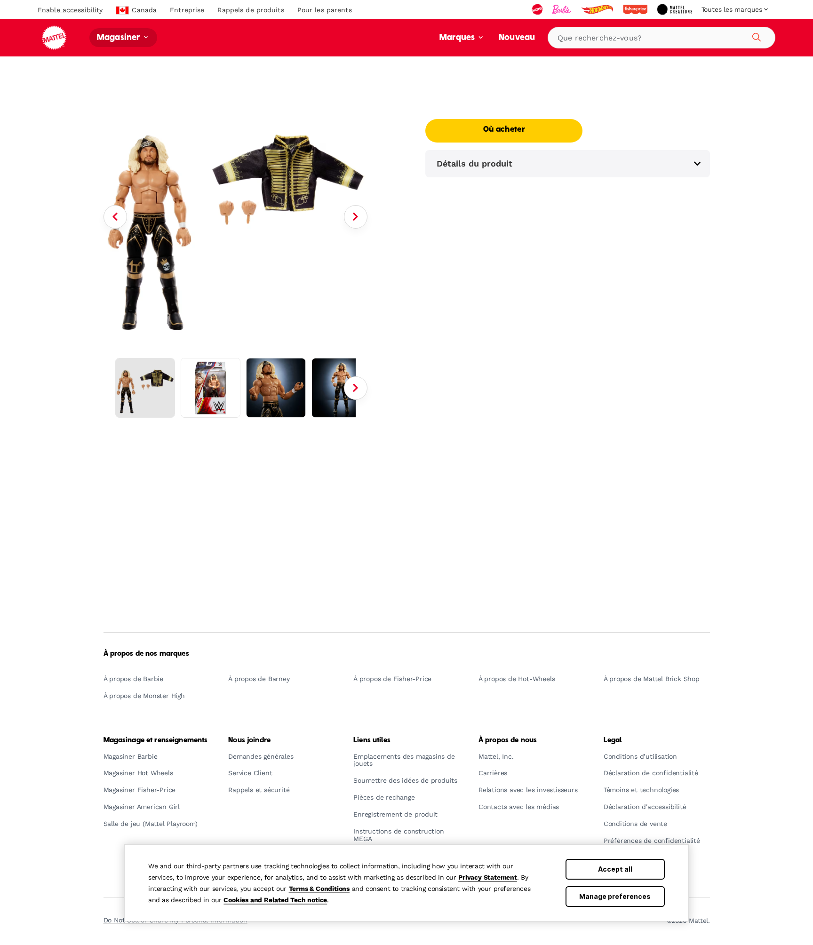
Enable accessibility (70, 10)
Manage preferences (615, 896)
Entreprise (187, 10)
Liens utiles (372, 740)
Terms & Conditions (319, 888)
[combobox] (661, 37)
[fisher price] (636, 9)
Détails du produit (474, 163)
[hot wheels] (598, 9)
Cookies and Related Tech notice (275, 900)
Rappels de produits (250, 10)
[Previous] (115, 217)
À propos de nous (507, 740)
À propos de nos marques (146, 654)
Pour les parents (324, 10)
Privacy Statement (487, 877)
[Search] (755, 36)
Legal (613, 740)
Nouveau (517, 38)
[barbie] (563, 9)
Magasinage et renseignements (156, 740)
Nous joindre (249, 740)
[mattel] (538, 9)
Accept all (615, 869)
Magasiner (119, 38)
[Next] (355, 217)
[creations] (675, 9)
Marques (458, 38)
